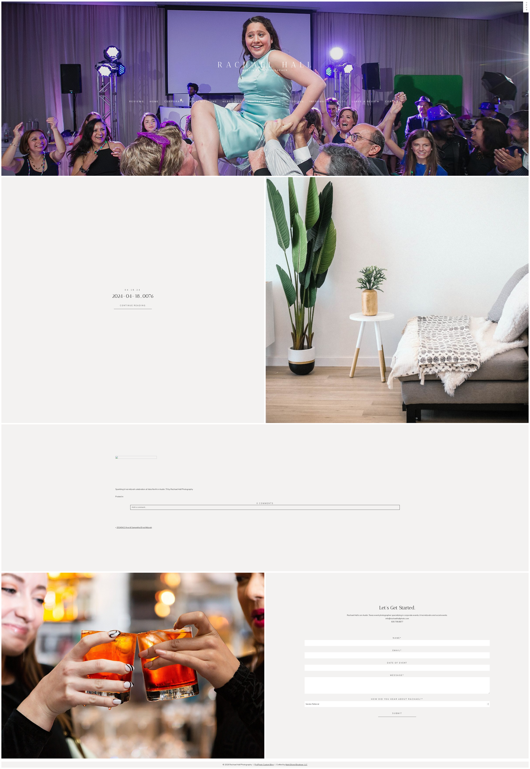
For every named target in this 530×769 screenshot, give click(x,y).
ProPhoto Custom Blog (264, 764)
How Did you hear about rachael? (396, 699)
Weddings (295, 101)
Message (396, 675)
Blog (342, 101)
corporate (174, 101)
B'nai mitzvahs (203, 101)
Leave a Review (366, 101)
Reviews (136, 101)
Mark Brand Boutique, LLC (296, 764)
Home (154, 101)
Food (276, 101)
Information (321, 101)
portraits (257, 101)
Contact (393, 101)
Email (396, 650)
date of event (397, 663)
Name (396, 638)
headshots (232, 101)
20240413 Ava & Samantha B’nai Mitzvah (134, 527)
